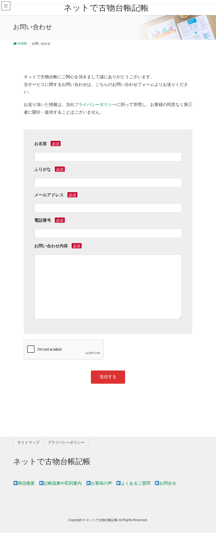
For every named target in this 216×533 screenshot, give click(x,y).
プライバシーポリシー (95, 104)
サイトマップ (28, 442)
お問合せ (167, 483)
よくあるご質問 (135, 483)
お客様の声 (101, 483)
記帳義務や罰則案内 (63, 483)
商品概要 (26, 483)
